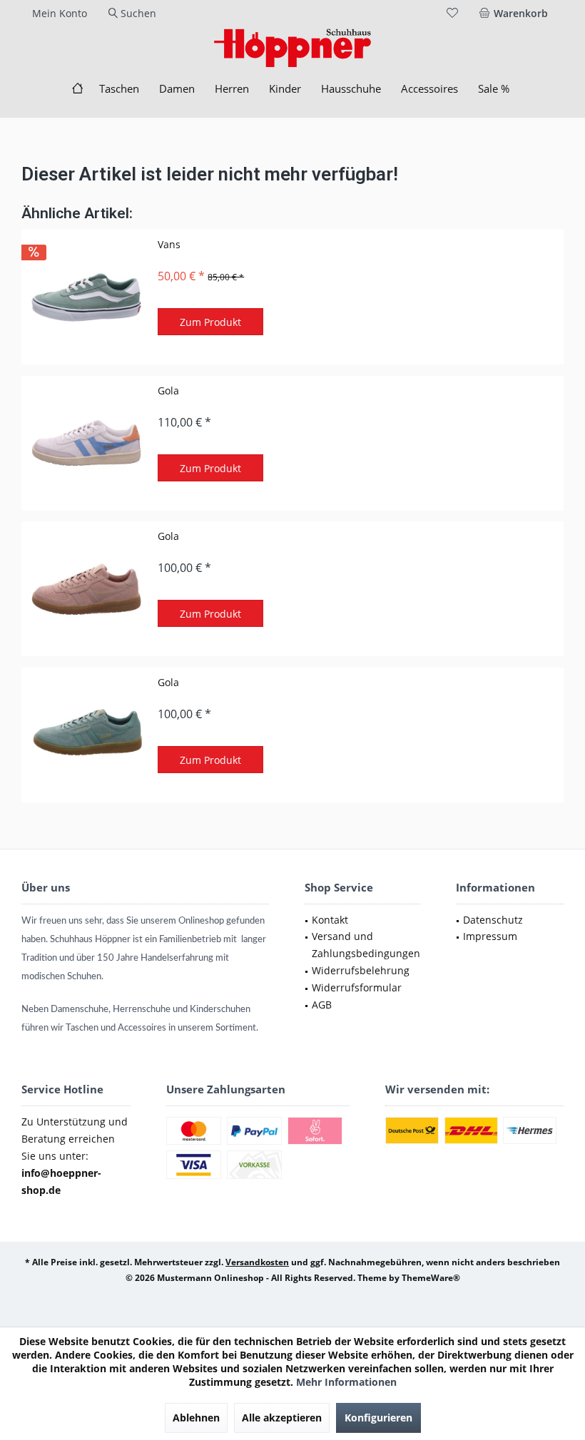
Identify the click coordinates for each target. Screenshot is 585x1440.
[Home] (77, 88)
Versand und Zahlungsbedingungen (366, 944)
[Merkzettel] (452, 13)
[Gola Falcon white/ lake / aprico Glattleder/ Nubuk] (86, 443)
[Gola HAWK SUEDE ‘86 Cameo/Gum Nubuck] (86, 588)
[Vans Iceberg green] (86, 297)
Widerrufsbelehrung (361, 970)
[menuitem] (516, 13)
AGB (322, 1004)
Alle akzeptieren (282, 1417)
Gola (168, 390)
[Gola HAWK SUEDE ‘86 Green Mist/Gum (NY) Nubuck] (86, 735)
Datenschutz (493, 919)
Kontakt (330, 919)
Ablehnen (196, 1417)
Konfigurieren (378, 1417)
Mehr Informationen (346, 1382)
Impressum (490, 936)
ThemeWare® (431, 1278)
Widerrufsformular (357, 987)
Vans (169, 244)
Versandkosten (257, 1262)
